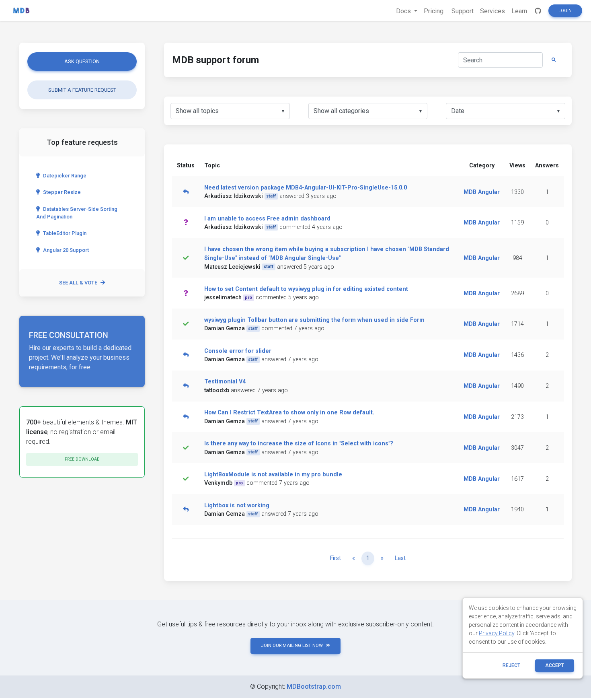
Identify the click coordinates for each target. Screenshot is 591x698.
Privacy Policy (496, 633)
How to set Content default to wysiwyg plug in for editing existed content (306, 289)
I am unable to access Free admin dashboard (267, 218)
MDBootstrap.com (314, 686)
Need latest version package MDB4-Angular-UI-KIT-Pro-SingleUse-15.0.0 (305, 187)
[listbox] (230, 111)
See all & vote (78, 283)
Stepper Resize (62, 192)
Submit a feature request (82, 90)
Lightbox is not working (236, 505)
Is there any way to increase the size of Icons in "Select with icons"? (298, 443)
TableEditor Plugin (64, 233)
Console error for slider (237, 351)
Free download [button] (82, 459)
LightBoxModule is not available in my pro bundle (273, 474)
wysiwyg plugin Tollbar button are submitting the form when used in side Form (314, 320)
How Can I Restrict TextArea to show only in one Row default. (289, 412)
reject (511, 665)
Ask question (82, 61)
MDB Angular (482, 192)
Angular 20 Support (66, 250)
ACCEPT (554, 665)
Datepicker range (64, 176)
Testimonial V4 (225, 381)
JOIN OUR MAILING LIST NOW (292, 645)
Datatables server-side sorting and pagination (76, 213)
